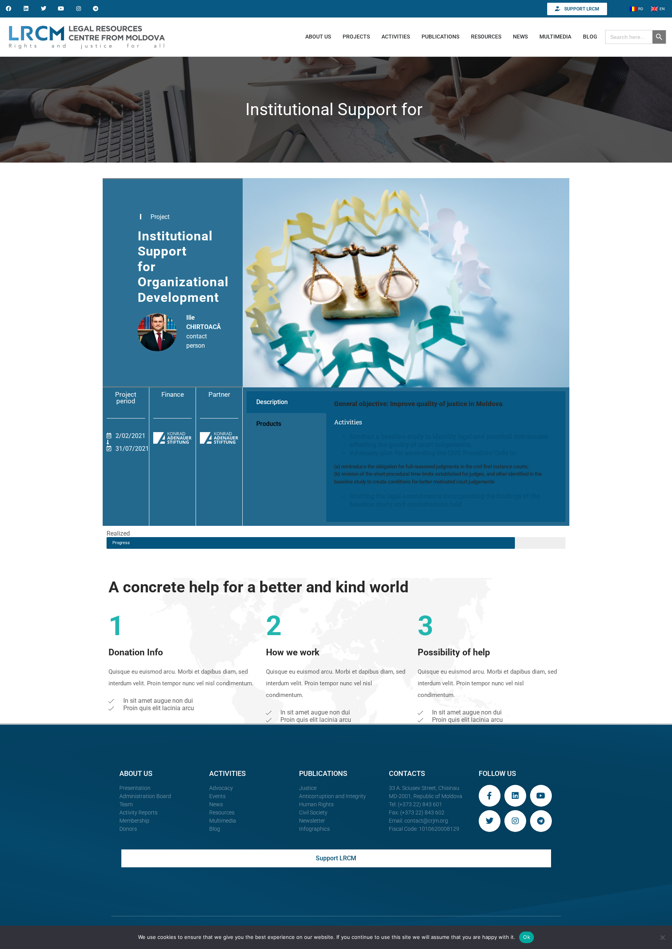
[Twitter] (43, 9)
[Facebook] (9, 9)
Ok (526, 937)
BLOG (590, 36)
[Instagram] (78, 9)
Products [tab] (268, 423)
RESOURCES (486, 36)
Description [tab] (272, 402)
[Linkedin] (26, 9)
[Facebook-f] (489, 796)
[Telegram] (96, 9)
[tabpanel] (445, 456)
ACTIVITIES (396, 36)
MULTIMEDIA (555, 36)
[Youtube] (61, 9)
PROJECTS (356, 36)
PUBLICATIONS (440, 36)
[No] (662, 937)
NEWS (520, 36)
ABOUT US (318, 36)
